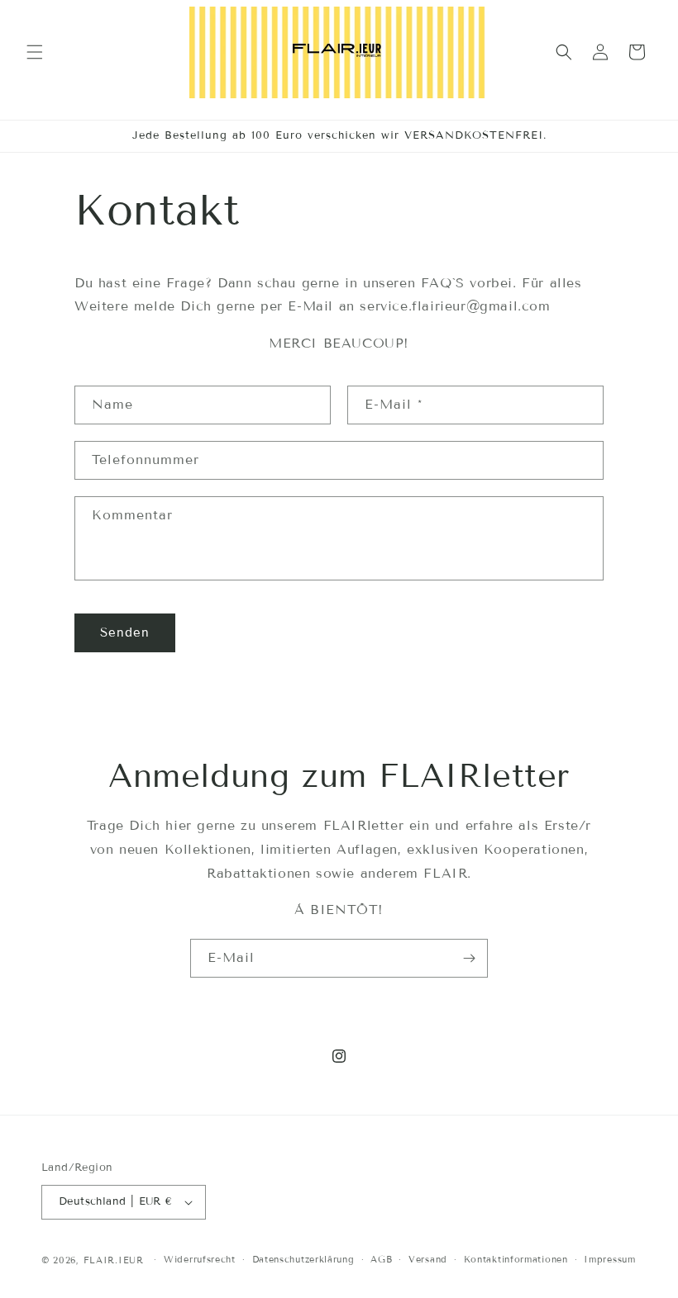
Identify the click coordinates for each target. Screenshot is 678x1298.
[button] (35, 52)
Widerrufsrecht (200, 1259)
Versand (427, 1259)
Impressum (609, 1259)
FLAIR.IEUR (116, 1260)
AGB (381, 1259)
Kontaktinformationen (516, 1259)
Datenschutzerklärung (303, 1259)
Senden (125, 632)
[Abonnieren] (469, 958)
